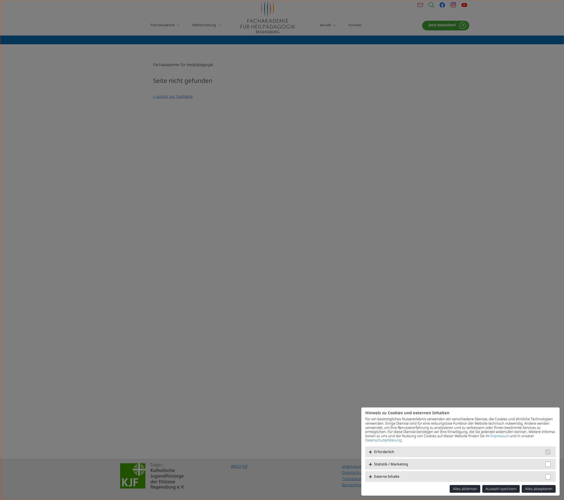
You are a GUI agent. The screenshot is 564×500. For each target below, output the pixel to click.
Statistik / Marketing (391, 464)
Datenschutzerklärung (383, 440)
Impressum (499, 435)
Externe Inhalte (386, 476)
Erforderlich (384, 451)
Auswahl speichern (501, 488)
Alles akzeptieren (539, 488)
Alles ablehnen (465, 488)
